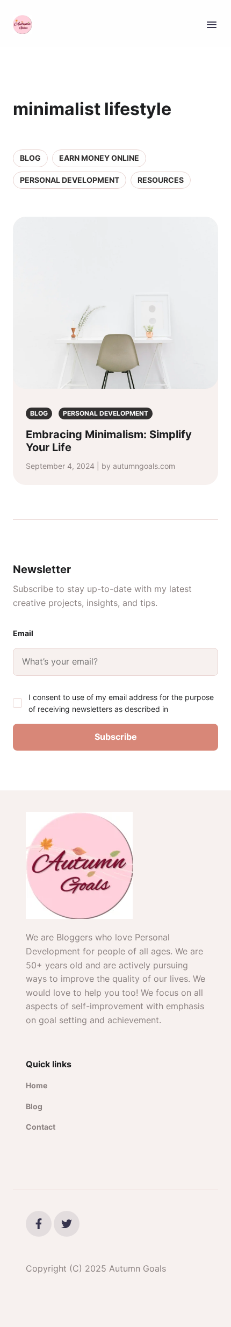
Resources (161, 179)
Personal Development (69, 179)
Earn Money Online (99, 157)
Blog (30, 157)
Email (23, 633)
